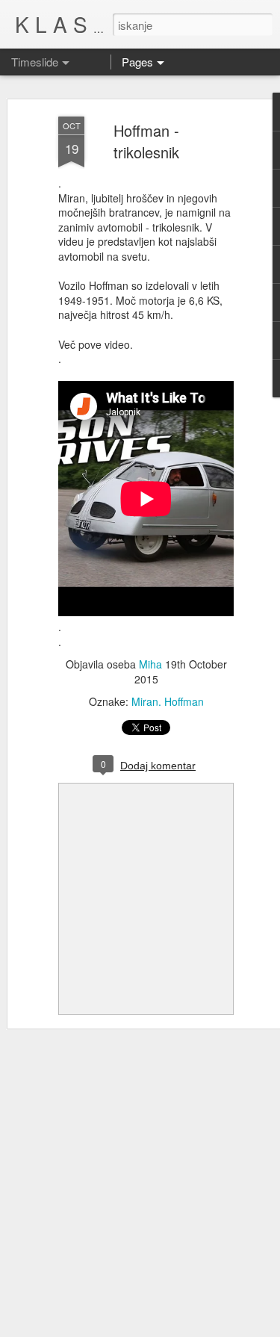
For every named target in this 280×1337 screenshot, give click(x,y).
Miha (150, 664)
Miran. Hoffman (167, 701)
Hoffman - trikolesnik (146, 141)
